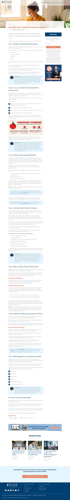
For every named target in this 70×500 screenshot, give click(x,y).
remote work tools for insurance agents (30, 158)
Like (11, 418)
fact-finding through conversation (19, 218)
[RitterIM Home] (41, 2)
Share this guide (24, 192)
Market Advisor (42, 489)
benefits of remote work (16, 36)
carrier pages (21, 349)
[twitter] (8, 490)
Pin (26, 418)
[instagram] (13, 490)
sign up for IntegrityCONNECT (27, 283)
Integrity (40, 486)
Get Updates (53, 47)
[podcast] (18, 490)
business (10, 24)
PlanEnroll (29, 165)
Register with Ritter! (35, 476)
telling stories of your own (29, 224)
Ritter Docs (12, 350)
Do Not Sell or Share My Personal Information (53, 62)
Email (31, 418)
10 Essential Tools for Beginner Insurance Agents (18, 452)
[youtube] (16, 490)
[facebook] (6, 490)
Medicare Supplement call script (20, 341)
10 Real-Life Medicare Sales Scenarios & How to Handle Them (35, 452)
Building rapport (11, 359)
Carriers (25, 486)
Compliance (39, 495)
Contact (44, 495)
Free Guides (26, 489)
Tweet (22, 418)
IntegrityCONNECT (23, 324)
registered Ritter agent (25, 203)
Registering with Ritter (12, 410)
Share (16, 418)
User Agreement (29, 495)
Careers (34, 495)
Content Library (27, 488)
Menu (67, 3)
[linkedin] (11, 490)
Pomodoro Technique (17, 98)
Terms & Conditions (51, 60)
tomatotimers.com (12, 138)
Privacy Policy (58, 59)
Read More (14, 458)
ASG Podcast (16, 72)
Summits (26, 491)
